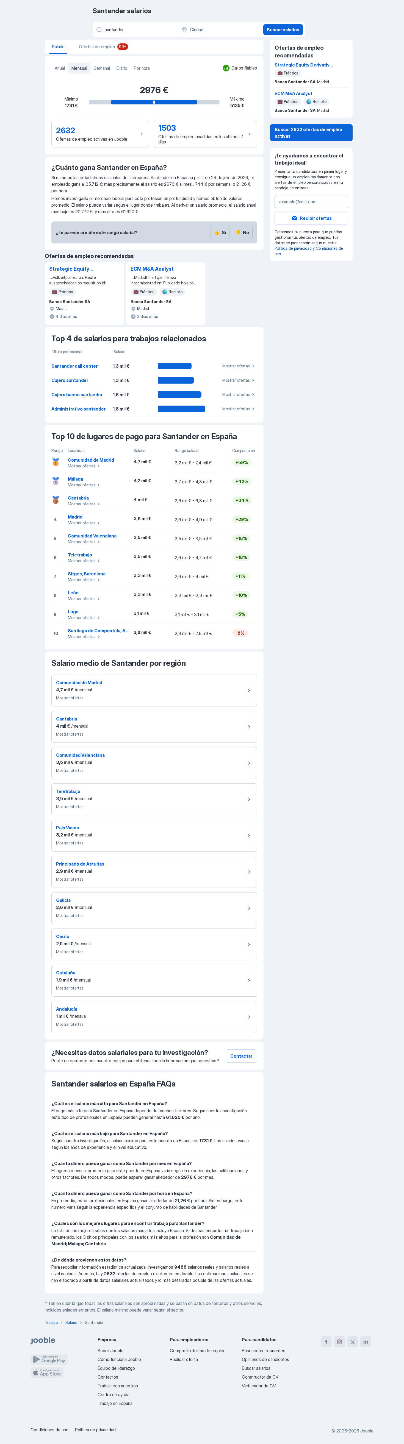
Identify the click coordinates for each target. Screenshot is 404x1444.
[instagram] (339, 1341)
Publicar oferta (184, 1359)
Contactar (241, 1056)
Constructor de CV (260, 1377)
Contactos (108, 1377)
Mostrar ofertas (236, 366)
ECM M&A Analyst (152, 269)
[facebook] (326, 1341)
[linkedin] (365, 1341)
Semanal (102, 68)
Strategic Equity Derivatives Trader (72, 269)
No (242, 232)
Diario (122, 68)
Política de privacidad (293, 248)
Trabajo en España (115, 1403)
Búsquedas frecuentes (263, 1350)
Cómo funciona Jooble (119, 1359)
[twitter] (352, 1341)
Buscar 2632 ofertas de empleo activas (308, 133)
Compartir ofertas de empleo (198, 1350)
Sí (220, 232)
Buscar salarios (283, 29)
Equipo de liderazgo (116, 1368)
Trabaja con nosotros (118, 1385)
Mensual (79, 68)
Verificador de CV (259, 1385)
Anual (60, 68)
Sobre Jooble (110, 1350)
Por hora (142, 68)
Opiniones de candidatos (265, 1359)
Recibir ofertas (316, 218)
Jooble (366, 1431)
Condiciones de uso (49, 1429)
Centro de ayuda (113, 1394)
